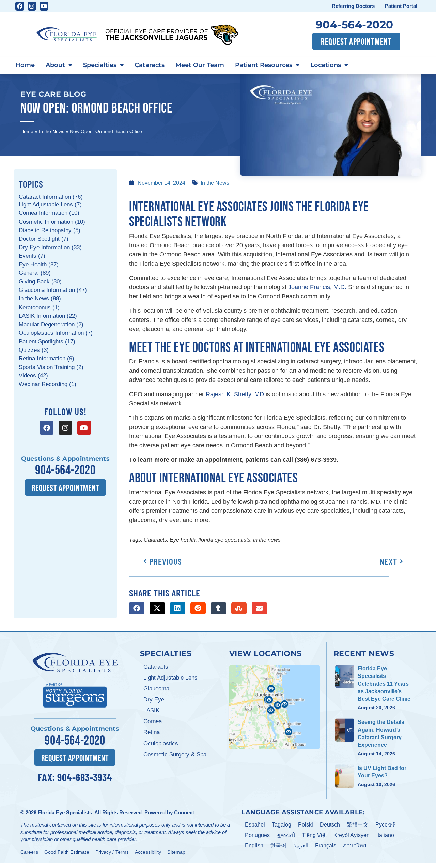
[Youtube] (44, 6)
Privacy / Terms (112, 852)
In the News (51, 131)
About (55, 65)
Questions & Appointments (65, 458)
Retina (151, 732)
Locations (325, 65)
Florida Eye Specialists (65, 812)
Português (257, 835)
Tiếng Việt (314, 835)
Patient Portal (401, 6)
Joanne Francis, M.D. (317, 287)
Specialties (99, 65)
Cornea (152, 721)
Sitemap (176, 852)
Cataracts (150, 65)
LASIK (151, 710)
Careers (29, 852)
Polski (305, 825)
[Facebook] (19, 6)
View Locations (265, 653)
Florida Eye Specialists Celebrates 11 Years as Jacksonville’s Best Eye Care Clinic (384, 684)
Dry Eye (153, 699)
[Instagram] (32, 6)
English (254, 845)
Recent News (363, 653)
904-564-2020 (354, 24)
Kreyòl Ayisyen (351, 835)
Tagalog (281, 825)
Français (325, 845)
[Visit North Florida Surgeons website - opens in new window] (75, 694)
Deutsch (330, 825)
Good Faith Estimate (66, 852)
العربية (300, 845)
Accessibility (148, 852)
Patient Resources (263, 65)
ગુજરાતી (286, 835)
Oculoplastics (160, 743)
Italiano (385, 835)
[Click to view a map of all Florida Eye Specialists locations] (274, 707)
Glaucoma (156, 688)
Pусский (385, 825)
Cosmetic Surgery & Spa (174, 754)
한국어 (278, 845)
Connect (184, 812)
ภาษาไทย (354, 845)
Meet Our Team (199, 65)
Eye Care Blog (53, 94)
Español (255, 825)
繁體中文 (358, 825)
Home (25, 65)
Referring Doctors (353, 6)
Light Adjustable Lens (170, 677)
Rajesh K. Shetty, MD (235, 394)
